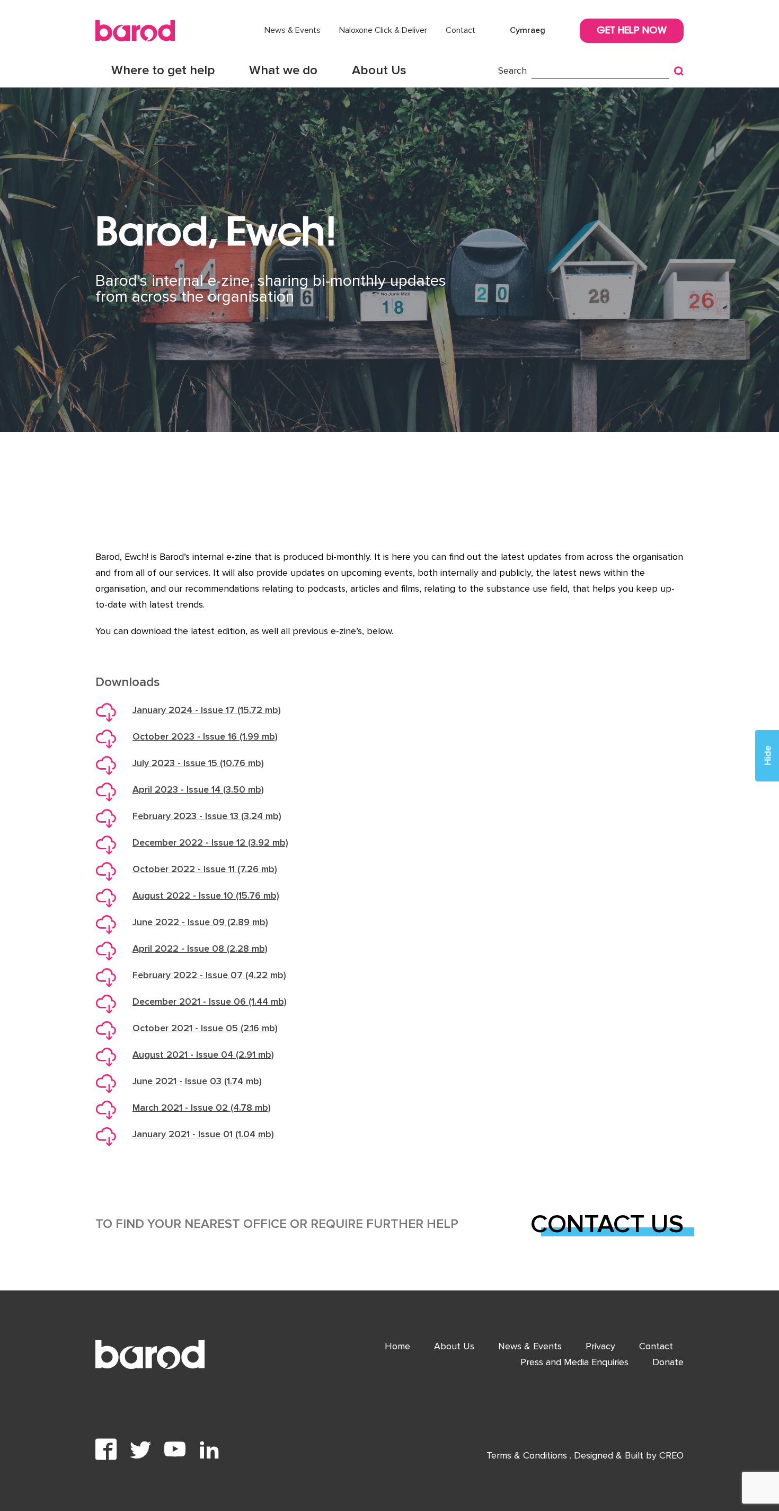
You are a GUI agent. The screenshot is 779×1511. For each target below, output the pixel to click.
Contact (460, 30)
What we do (283, 70)
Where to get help (163, 70)
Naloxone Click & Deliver (383, 30)
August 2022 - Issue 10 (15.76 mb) (205, 895)
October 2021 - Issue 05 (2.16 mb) (205, 1028)
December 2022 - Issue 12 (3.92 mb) (210, 842)
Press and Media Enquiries (574, 1362)
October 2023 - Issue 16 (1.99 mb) (205, 736)
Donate (668, 1362)
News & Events (292, 30)
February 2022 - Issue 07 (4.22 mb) (209, 975)
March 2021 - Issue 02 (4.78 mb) (201, 1107)
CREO (671, 1455)
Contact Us (607, 1224)
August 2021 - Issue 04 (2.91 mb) (203, 1054)
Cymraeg (527, 30)
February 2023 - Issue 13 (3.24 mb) (206, 816)
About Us (379, 70)
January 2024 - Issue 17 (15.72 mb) (206, 710)
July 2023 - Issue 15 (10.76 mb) (198, 763)
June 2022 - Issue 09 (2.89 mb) (200, 922)
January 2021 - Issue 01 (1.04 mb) (203, 1134)
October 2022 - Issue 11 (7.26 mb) (204, 869)
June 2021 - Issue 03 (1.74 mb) (197, 1081)
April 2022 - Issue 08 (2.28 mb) (200, 948)
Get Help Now (632, 31)
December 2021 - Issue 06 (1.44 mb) (209, 1001)
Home (397, 1346)
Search (512, 70)
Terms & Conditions (528, 1455)
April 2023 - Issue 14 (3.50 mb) (198, 789)
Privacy (600, 1346)
